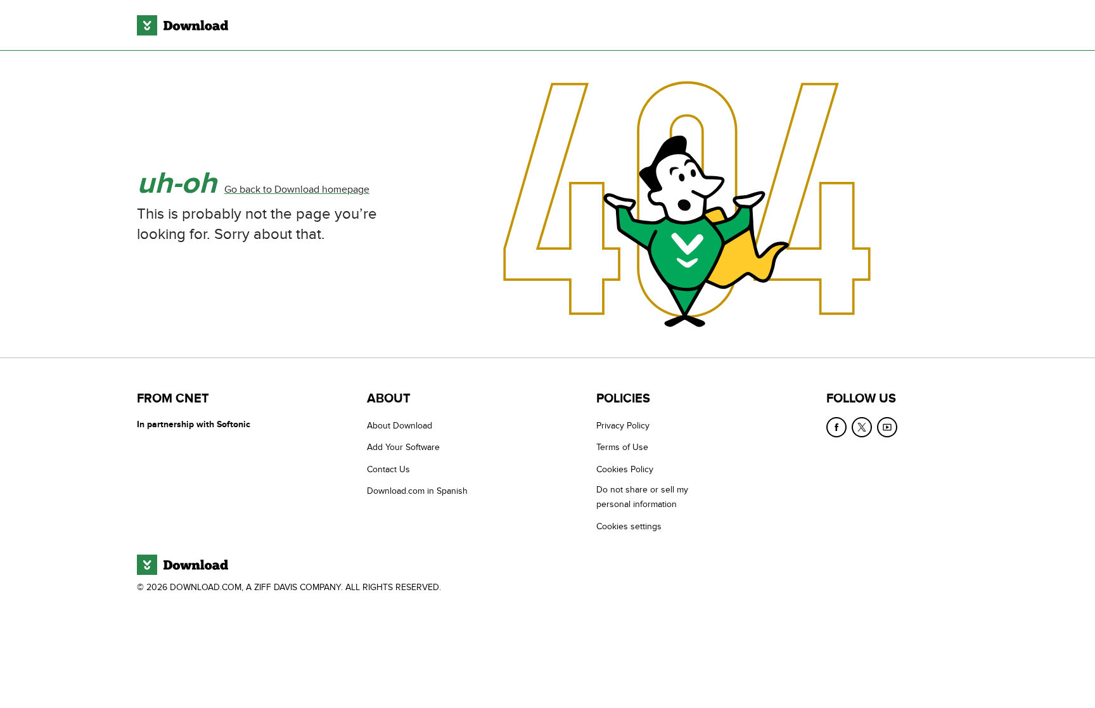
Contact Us (388, 469)
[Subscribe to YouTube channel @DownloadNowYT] (887, 427)
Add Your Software (403, 447)
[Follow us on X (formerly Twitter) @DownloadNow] (862, 427)
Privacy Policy (623, 425)
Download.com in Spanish (417, 491)
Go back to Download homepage (296, 189)
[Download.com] (182, 25)
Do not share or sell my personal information (642, 497)
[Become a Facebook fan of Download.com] (836, 427)
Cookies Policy (624, 469)
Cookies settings (629, 526)
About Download (399, 425)
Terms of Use (622, 447)
